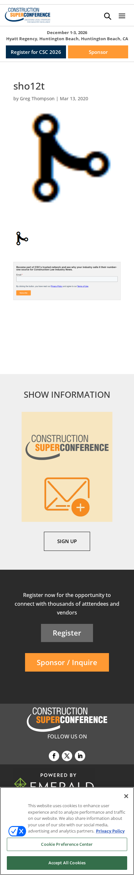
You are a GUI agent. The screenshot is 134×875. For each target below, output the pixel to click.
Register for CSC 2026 (36, 52)
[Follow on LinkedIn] (80, 756)
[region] (67, 831)
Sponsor (98, 52)
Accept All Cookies (67, 863)
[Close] (126, 796)
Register (67, 633)
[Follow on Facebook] (54, 756)
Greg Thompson (37, 98)
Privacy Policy (110, 831)
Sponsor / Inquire (67, 662)
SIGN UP (67, 541)
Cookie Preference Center (67, 844)
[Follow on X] (67, 756)
